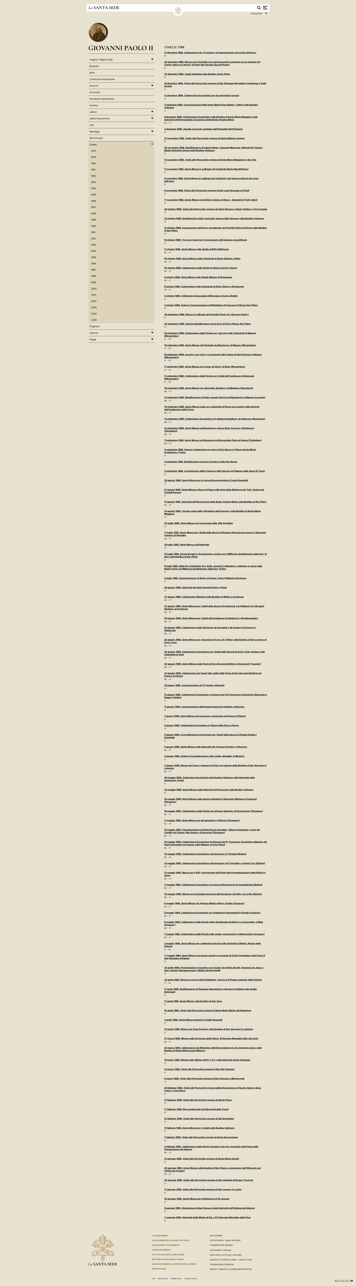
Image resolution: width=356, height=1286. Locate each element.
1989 (93, 219)
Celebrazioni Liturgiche (222, 1264)
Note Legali (163, 1279)
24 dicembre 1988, (197, 74)
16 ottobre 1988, (205, 239)
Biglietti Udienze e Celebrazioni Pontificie (231, 1269)
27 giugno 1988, (204, 596)
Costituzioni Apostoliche (102, 79)
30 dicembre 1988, (212, 63)
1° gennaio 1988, (207, 1217)
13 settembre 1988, (214, 418)
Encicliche (94, 92)
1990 (93, 226)
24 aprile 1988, (214, 969)
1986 (93, 201)
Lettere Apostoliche (99, 118)
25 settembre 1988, (207, 323)
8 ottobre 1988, (204, 286)
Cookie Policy (176, 1279)
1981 (93, 169)
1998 (93, 276)
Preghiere (94, 326)
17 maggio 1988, (202, 820)
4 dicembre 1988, (203, 129)
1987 (93, 207)
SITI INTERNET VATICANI (220, 1250)
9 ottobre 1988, (198, 277)
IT (165, 56)
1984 (93, 188)
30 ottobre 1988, (215, 209)
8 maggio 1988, (212, 912)
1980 (93, 163)
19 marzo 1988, (207, 1059)
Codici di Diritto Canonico (165, 1245)
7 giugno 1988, (205, 716)
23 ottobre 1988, (214, 218)
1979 (93, 157)
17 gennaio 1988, (202, 1189)
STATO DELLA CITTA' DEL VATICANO (225, 1255)
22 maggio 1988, (208, 789)
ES (165, 123)
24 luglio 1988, (198, 523)
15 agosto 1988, (215, 501)
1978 (93, 150)
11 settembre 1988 (213, 440)
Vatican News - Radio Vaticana (225, 1240)
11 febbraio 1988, (199, 1128)
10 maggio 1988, (213, 894)
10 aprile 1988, (207, 1010)
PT (170, 339)
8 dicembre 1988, (211, 118)
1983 (93, 182)
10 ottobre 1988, (202, 258)
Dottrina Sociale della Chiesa (168, 1259)
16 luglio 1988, (186, 544)
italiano (257, 14)
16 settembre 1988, (208, 388)
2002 (94, 301)
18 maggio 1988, (213, 811)
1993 (93, 244)
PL (170, 949)
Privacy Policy (191, 1279)
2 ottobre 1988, (211, 305)
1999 (93, 282)
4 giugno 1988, (204, 756)
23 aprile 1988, (213, 979)
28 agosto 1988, (206, 480)
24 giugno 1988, (212, 663)
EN (165, 391)
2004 (94, 313)
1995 (93, 257)
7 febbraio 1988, (201, 1137)
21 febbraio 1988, (198, 1100)
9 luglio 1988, (213, 567)
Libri (91, 125)
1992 (93, 238)
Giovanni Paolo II (120, 48)
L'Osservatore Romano (221, 1245)
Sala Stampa (216, 1236)
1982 (93, 175)
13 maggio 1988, (214, 863)
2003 (94, 307)
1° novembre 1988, (210, 199)
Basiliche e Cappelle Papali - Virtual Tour (231, 1260)
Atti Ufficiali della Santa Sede (168, 1254)
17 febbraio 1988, (196, 1109)
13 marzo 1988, (199, 1069)
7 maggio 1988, (214, 934)
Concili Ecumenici (161, 1250)
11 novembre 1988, (206, 169)
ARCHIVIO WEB (159, 1269)
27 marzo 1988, (211, 1038)
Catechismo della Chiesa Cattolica (171, 1240)
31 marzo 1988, (208, 1029)
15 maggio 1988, (215, 843)
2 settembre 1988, (214, 471)
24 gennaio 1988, (208, 1180)
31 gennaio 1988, (201, 1158)
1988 (93, 213)
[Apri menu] (265, 7)
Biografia (345, 1281)
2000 (94, 288)
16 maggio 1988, (212, 831)
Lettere (93, 111)
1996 (93, 263)
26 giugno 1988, (211, 618)
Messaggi (94, 131)
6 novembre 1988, (206, 190)
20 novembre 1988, (213, 149)
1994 (93, 251)
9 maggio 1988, (204, 903)
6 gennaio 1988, (209, 1208)
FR (165, 252)
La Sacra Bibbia (160, 1236)
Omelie (93, 144)
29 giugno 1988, (195, 587)
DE (165, 538)
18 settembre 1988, (210, 345)
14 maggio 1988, (205, 854)
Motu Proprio (96, 138)
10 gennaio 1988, (196, 1198)
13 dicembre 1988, (201, 95)
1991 (93, 232)
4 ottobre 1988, (201, 295)
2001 (93, 294)
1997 (93, 269)
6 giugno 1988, (201, 725)
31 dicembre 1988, (210, 52)
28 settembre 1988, (206, 314)
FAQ (153, 1279)
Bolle (92, 72)
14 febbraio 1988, (199, 1118)
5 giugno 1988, (205, 746)
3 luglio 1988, (205, 578)
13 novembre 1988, (210, 159)
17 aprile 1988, (193, 1001)
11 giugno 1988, (204, 706)
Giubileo (93, 105)
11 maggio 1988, (213, 884)
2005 (94, 320)
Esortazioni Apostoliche (101, 98)
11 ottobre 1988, (196, 249)
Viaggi (92, 339)
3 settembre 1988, (200, 461)
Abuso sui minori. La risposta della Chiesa (174, 1264)
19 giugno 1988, (194, 685)
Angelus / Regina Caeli (101, 59)
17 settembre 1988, (204, 366)
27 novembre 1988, (204, 138)
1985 (93, 194)
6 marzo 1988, (204, 1078)
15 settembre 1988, (214, 397)
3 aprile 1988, (193, 1019)
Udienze (93, 332)
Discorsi (93, 85)
